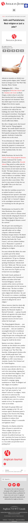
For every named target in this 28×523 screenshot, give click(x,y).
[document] (14, 261)
